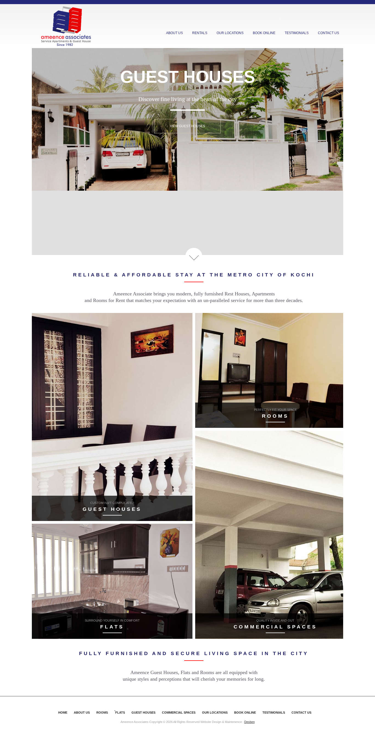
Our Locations (230, 33)
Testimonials (297, 33)
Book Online (264, 33)
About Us (174, 33)
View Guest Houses (187, 126)
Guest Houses (143, 712)
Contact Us (328, 33)
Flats (120, 712)
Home (62, 712)
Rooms (102, 712)
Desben (249, 722)
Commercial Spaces (178, 712)
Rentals (199, 33)
